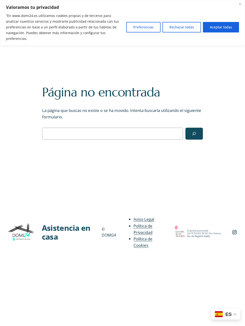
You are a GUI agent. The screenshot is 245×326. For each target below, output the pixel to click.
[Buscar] (194, 134)
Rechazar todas (181, 27)
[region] (122, 23)
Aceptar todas (221, 27)
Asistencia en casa (66, 232)
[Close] (240, 4)
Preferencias (143, 27)
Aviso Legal (144, 219)
